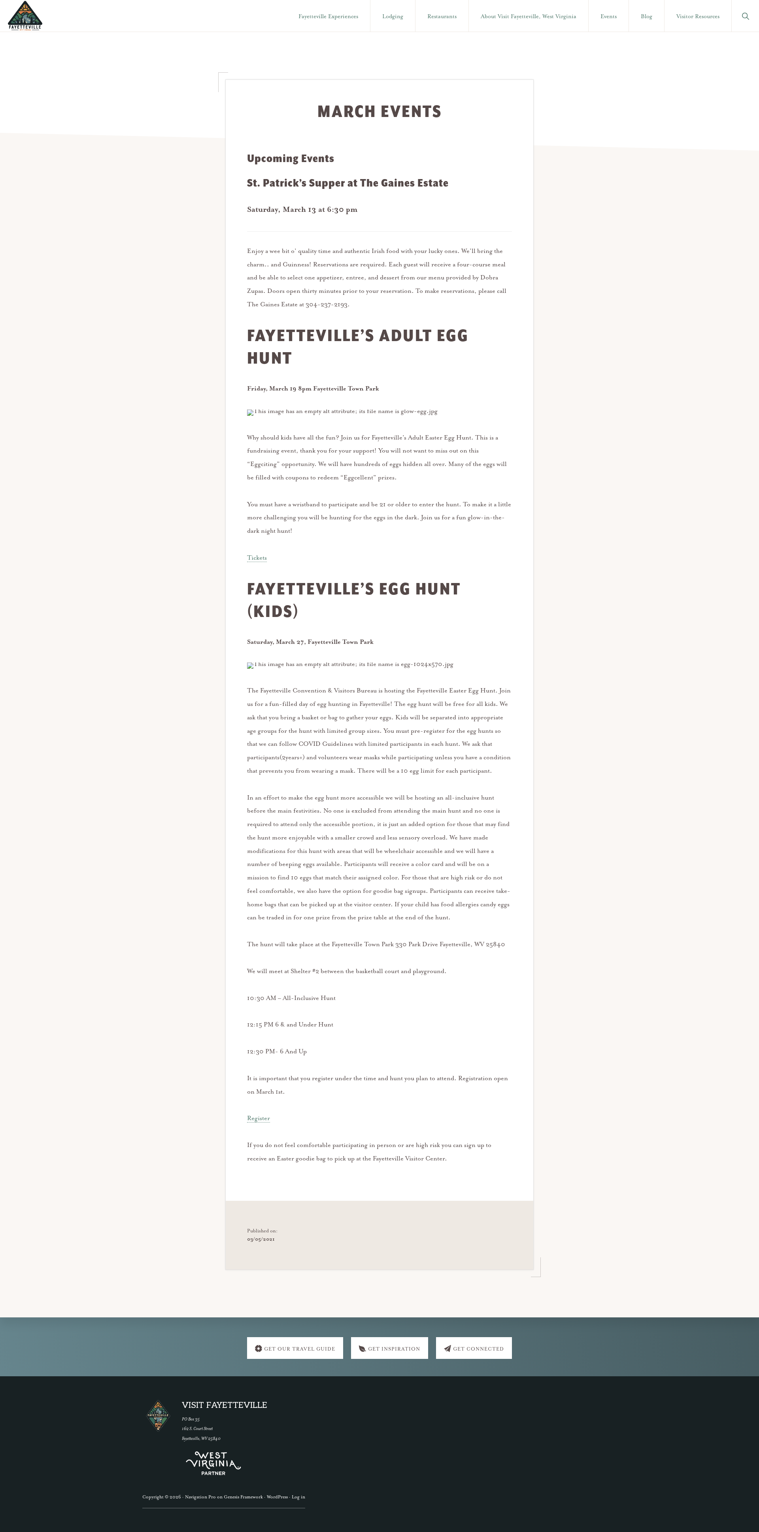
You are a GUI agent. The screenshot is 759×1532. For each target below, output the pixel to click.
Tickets (257, 558)
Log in (298, 1497)
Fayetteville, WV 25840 (201, 1438)
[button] (745, 16)
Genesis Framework (243, 1497)
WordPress (277, 1497)
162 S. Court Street (197, 1428)
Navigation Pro (200, 1497)
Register (258, 1118)
